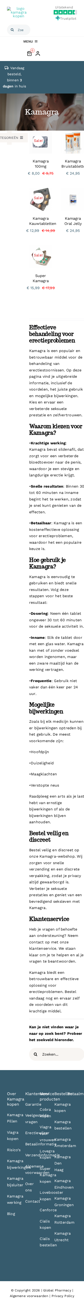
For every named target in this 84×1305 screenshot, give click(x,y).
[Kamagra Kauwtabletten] (40, 191)
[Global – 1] (18, 8)
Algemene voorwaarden (29, 1296)
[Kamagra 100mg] (40, 134)
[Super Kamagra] (40, 248)
